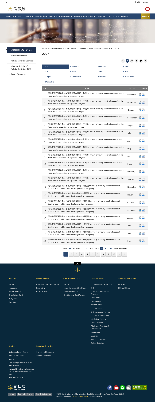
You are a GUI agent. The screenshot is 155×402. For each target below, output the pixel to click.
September (76, 77)
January (75, 67)
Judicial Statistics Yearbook (22, 61)
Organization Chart (16, 295)
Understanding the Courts (18, 352)
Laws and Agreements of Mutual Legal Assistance (21, 364)
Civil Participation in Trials (100, 312)
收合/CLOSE (77, 263)
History (11, 284)
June (100, 72)
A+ (131, 61)
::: (6, 2)
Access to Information (83, 16)
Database (121, 284)
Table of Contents (18, 74)
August (48, 77)
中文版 (137, 2)
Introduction (13, 288)
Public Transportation (80, 397)
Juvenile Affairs (96, 305)
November (129, 77)
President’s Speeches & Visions (47, 284)
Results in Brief (41, 292)
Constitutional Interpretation (101, 284)
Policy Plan (13, 299)
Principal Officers (15, 292)
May (74, 72)
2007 (117, 48)
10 (114, 254)
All (46, 67)
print (141, 61)
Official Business (63, 16)
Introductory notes (19, 56)
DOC (140, 94)
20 (101, 248)
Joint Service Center (16, 356)
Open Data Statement (43, 394)
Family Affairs (96, 301)
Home (44, 48)
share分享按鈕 (145, 61)
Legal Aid (12, 359)
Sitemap (146, 2)
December (49, 82)
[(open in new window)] (109, 388)
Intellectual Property (98, 319)
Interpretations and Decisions (74, 288)
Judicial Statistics (70, 48)
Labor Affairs (95, 298)
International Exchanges (45, 352)
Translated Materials (16, 378)
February (102, 67)
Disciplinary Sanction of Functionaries (100, 327)
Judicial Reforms (24, 16)
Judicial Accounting (98, 340)
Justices (66, 284)
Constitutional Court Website (74, 295)
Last (124, 254)
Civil (92, 288)
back (136, 61)
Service (100, 16)
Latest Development (70, 292)
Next (119, 254)
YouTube (147, 9)
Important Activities (117, 16)
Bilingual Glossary (124, 288)
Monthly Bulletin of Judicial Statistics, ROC (21, 67)
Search (144, 16)
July (126, 72)
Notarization (95, 332)
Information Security (25, 394)
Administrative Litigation (100, 315)
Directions (12, 302)
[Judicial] (16, 9)
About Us (10, 16)
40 (106, 248)
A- (123, 61)
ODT (143, 94)
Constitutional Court (44, 16)
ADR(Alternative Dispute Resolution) (100, 293)
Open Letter (40, 288)
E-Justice (94, 336)
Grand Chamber (97, 323)
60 (111, 248)
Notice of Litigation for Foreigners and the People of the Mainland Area (21, 371)
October (101, 77)
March (128, 67)
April (47, 72)
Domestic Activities (43, 356)
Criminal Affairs (96, 308)
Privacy (12, 394)
